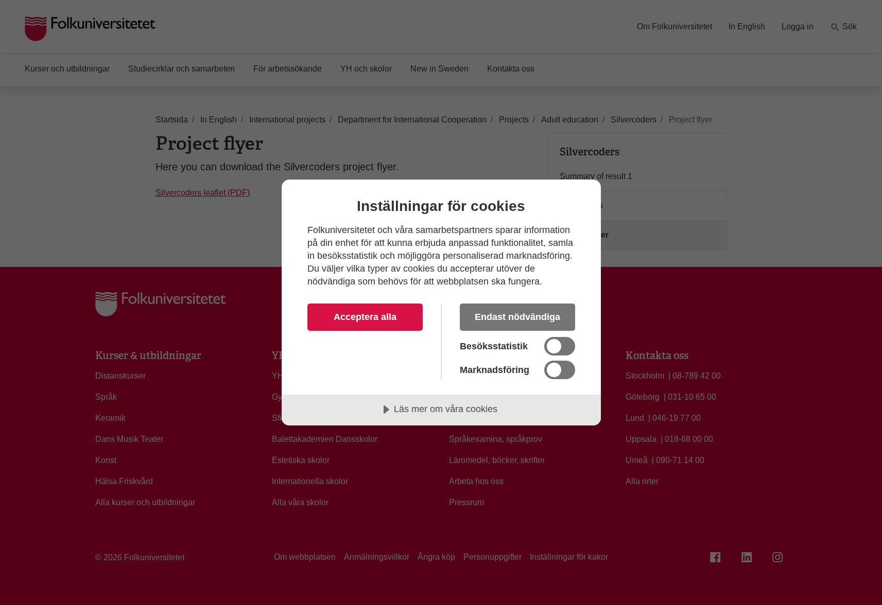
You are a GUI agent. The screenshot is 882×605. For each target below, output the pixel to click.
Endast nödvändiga (517, 317)
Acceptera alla (365, 317)
